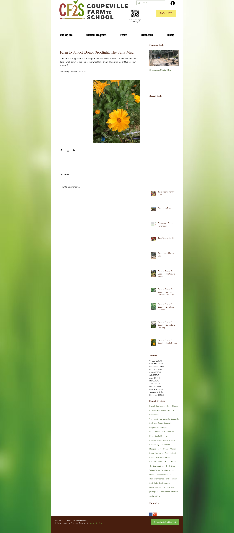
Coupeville (168, 423)
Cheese (175, 406)
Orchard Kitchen (169, 449)
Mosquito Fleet (155, 449)
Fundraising (154, 445)
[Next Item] (175, 58)
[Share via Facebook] (61, 150)
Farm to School (155, 440)
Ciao (173, 410)
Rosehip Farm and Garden (159, 457)
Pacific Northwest (156, 453)
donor (172, 475)
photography (154, 492)
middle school (168, 487)
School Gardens (155, 462)
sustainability (154, 496)
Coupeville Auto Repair (158, 427)
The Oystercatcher (156, 466)
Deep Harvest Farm (157, 432)
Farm (165, 436)
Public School (170, 453)
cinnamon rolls (162, 475)
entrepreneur (171, 479)
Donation (170, 432)
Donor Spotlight (155, 436)
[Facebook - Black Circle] (172, 3)
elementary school (157, 479)
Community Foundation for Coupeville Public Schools (164, 419)
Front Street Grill (170, 440)
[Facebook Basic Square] (150, 514)
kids (156, 483)
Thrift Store (170, 466)
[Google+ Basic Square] (155, 514)
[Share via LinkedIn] (74, 150)
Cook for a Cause (156, 423)
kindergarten (164, 483)
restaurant (165, 492)
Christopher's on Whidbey (159, 410)
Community (154, 415)
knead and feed (155, 487)
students (174, 492)
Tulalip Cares (154, 470)
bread (151, 475)
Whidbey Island (167, 470)
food (151, 483)
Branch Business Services (159, 406)
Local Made (165, 445)
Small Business (170, 462)
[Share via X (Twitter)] (67, 150)
